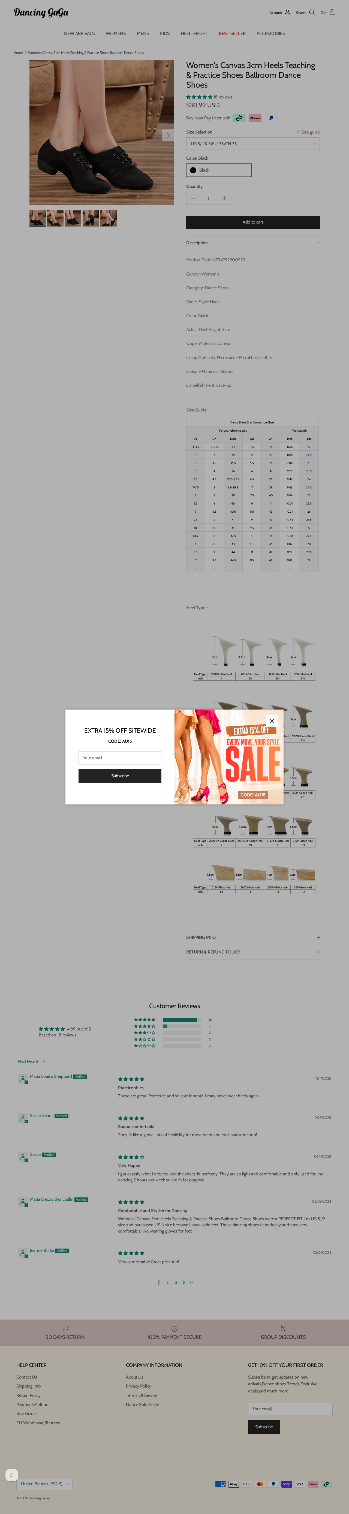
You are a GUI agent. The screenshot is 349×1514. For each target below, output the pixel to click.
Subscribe (120, 775)
